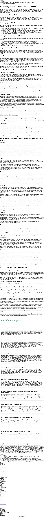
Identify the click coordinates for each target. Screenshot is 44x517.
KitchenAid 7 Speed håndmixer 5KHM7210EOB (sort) (19, 443)
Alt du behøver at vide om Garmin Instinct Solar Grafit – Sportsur (21, 451)
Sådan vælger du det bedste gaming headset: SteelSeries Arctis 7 (26, 444)
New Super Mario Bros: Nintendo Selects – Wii (32, 447)
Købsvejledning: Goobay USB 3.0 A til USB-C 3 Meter (20, 450)
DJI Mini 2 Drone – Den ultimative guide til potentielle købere (21, 446)
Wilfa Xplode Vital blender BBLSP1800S (9, 452)
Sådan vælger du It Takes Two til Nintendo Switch (24, 448)
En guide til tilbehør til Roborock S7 (16, 447)
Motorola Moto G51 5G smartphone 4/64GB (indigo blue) (18, 449)
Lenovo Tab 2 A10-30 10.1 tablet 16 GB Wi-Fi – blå (27, 452)
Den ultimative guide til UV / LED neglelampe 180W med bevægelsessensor (20, 445)
